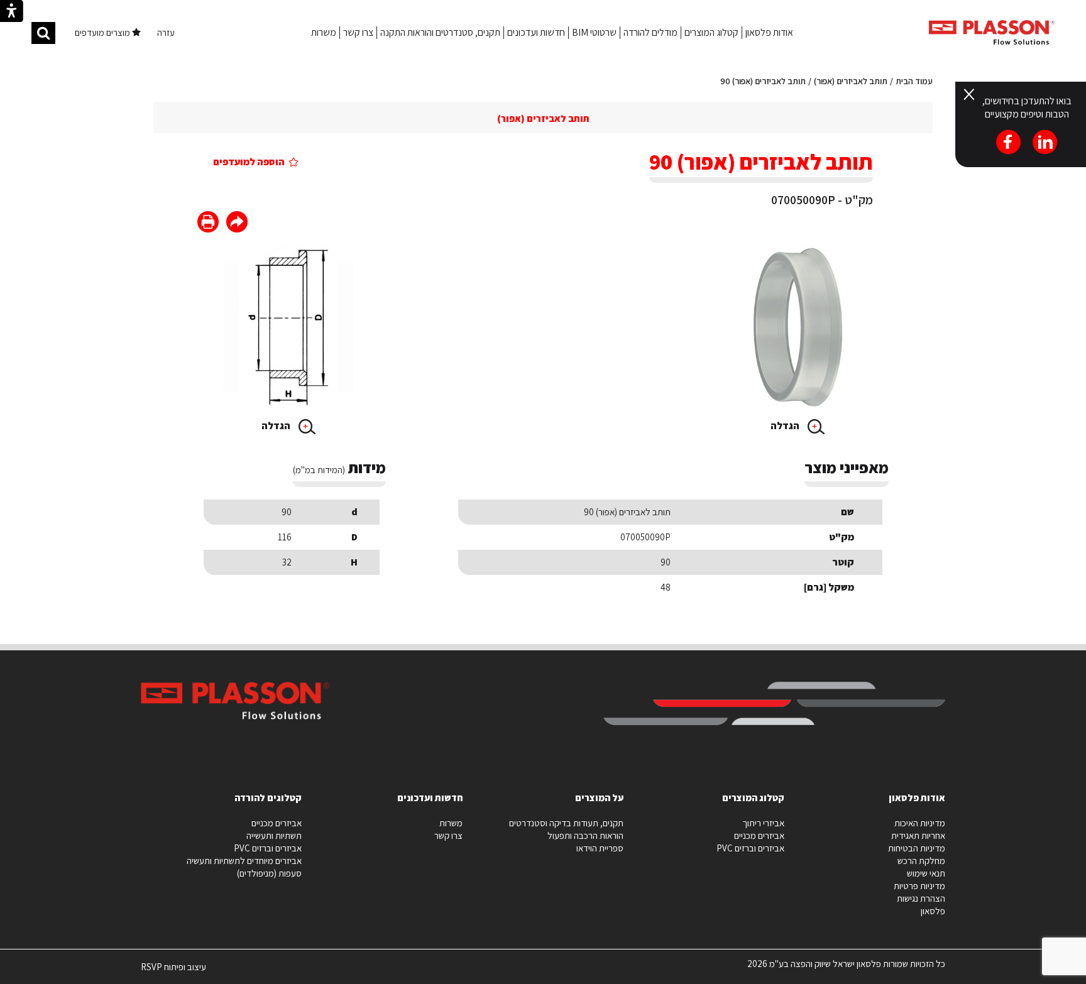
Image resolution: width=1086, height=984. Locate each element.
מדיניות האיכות (919, 823)
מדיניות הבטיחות (916, 848)
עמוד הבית (914, 81)
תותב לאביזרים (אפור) (850, 81)
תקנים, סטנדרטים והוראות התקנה (440, 32)
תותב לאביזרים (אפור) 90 (763, 81)
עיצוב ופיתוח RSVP (173, 972)
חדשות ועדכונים (536, 32)
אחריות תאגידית (918, 835)
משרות (323, 32)
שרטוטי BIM (594, 32)
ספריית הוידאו (599, 848)
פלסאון (933, 911)
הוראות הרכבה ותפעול (585, 835)
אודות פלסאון (769, 32)
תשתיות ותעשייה (274, 835)
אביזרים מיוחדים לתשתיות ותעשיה (244, 860)
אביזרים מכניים (759, 835)
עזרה (166, 32)
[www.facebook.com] (237, 223)
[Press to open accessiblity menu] (11, 12)
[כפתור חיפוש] (43, 33)
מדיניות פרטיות (919, 886)
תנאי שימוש (926, 873)
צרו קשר (358, 32)
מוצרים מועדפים (103, 32)
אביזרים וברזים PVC (750, 848)
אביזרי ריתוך (763, 823)
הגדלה (786, 425)
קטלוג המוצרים (711, 32)
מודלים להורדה (650, 32)
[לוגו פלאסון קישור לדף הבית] (992, 32)
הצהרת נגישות (921, 898)
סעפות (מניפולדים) (269, 873)
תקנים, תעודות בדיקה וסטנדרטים (566, 823)
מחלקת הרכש (921, 860)
